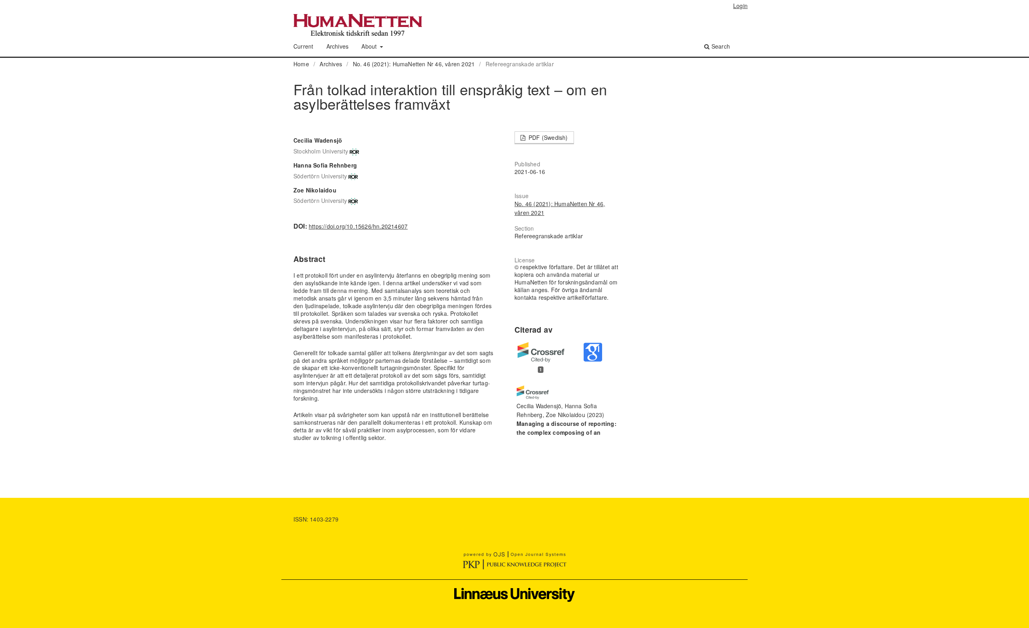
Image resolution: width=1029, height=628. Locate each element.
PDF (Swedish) (547, 137)
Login (740, 6)
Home (301, 64)
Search (720, 46)
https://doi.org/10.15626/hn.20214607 (358, 226)
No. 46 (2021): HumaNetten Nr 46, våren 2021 (414, 64)
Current (303, 46)
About (369, 46)
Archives (337, 46)
